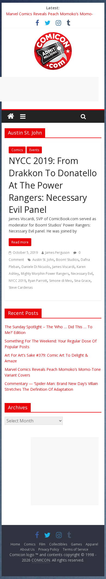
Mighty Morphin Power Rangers (45, 273)
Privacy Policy (48, 549)
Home (15, 544)
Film (42, 544)
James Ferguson (57, 252)
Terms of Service (75, 549)
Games (76, 544)
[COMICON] (53, 34)
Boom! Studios (67, 259)
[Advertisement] (65, 471)
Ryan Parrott (37, 280)
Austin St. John (43, 259)
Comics (17, 150)
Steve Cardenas (21, 287)
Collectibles (58, 544)
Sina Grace (82, 280)
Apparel (92, 544)
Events (34, 150)
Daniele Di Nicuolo (35, 266)
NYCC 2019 (17, 280)
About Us (27, 549)
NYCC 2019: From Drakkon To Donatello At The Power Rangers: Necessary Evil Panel (53, 185)
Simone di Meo (60, 280)
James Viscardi (63, 266)
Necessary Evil (82, 273)
